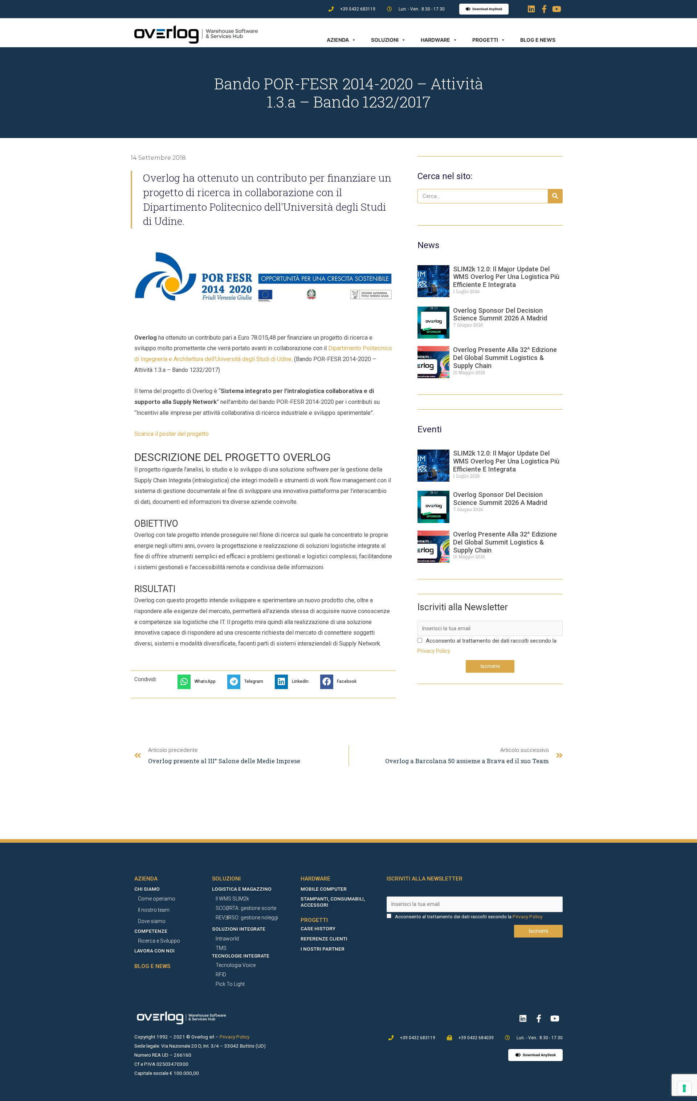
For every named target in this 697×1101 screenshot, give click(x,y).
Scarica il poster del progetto (171, 433)
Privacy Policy (433, 651)
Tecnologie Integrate (240, 956)
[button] (199, 682)
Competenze (150, 931)
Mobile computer (324, 889)
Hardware (435, 40)
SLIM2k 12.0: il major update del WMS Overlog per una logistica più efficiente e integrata (506, 277)
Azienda (338, 40)
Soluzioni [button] (385, 40)
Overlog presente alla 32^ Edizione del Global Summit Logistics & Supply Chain (505, 357)
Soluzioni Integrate (238, 929)
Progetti (485, 40)
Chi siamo (147, 889)
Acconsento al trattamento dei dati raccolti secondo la (491, 640)
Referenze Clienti (324, 939)
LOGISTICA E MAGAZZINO (242, 889)
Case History (318, 928)
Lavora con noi (154, 951)
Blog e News (537, 40)
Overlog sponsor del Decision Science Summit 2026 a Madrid (500, 314)
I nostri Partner (323, 949)
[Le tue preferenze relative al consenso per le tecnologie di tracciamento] (684, 1088)
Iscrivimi (490, 666)
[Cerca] (555, 196)
